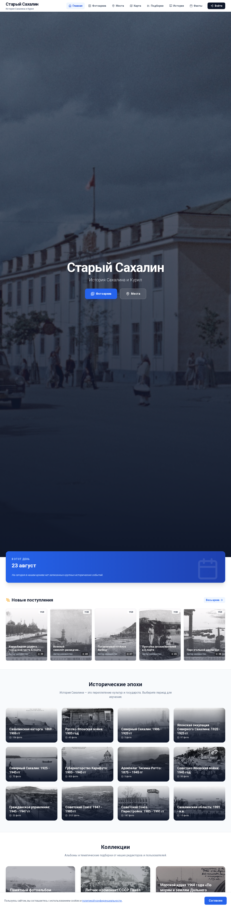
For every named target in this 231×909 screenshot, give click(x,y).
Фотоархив (103, 293)
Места (135, 293)
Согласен (215, 900)
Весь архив (212, 600)
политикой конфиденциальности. (102, 900)
